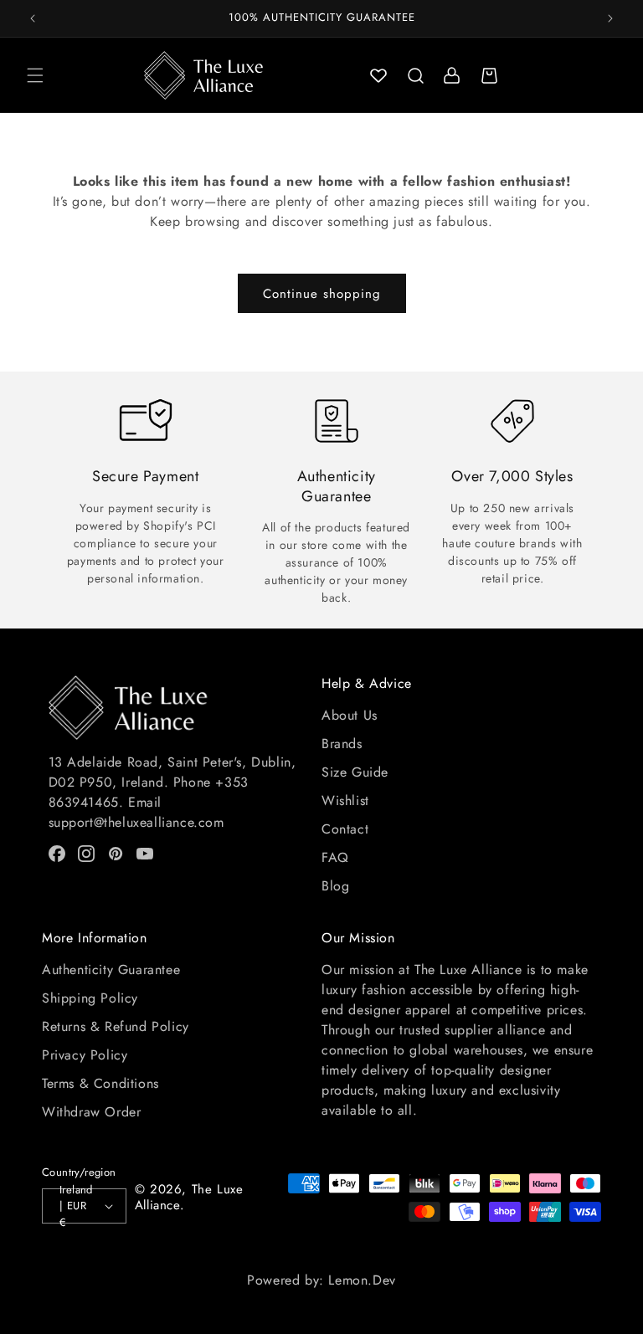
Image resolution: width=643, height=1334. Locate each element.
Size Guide (355, 772)
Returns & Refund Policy (115, 1026)
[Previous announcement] (32, 18)
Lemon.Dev (361, 1280)
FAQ (335, 857)
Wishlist (345, 800)
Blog (335, 885)
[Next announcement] (610, 18)
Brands (342, 743)
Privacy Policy (84, 1055)
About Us (350, 715)
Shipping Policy (90, 998)
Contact (345, 829)
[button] (35, 75)
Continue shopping (322, 294)
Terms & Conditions (100, 1083)
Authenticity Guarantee (111, 969)
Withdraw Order (91, 1111)
